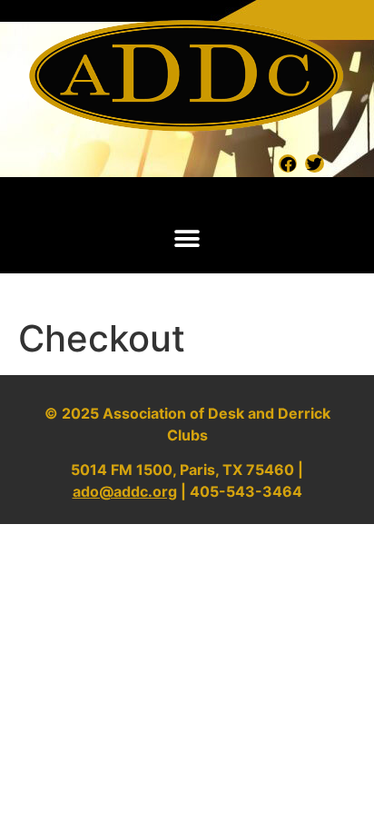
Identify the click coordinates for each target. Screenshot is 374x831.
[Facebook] (288, 163)
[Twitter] (314, 163)
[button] (187, 239)
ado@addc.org (125, 491)
